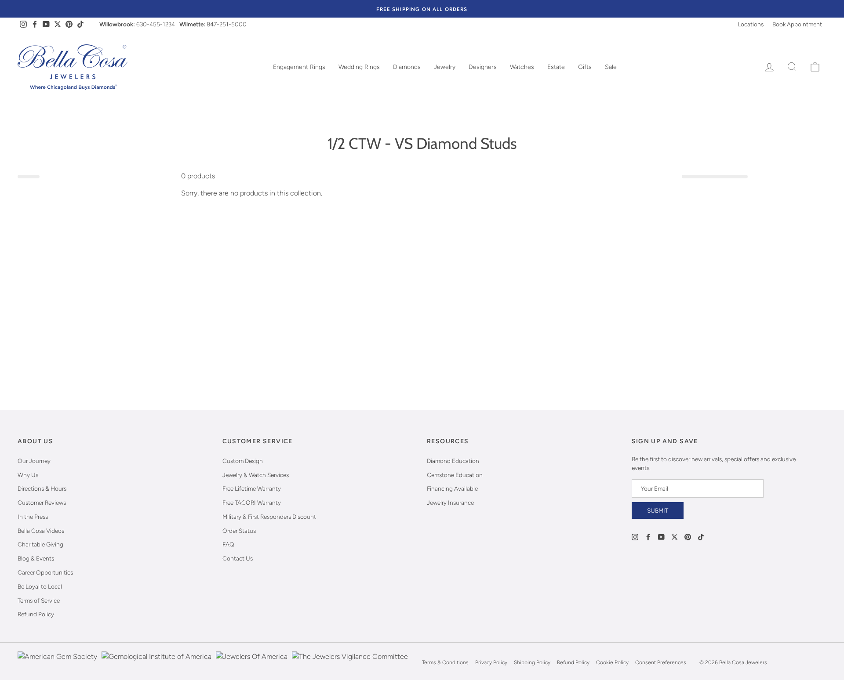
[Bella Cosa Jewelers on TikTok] (701, 536)
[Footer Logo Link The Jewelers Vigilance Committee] (350, 662)
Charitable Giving (40, 544)
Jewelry (444, 67)
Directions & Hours (42, 488)
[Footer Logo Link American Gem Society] (57, 662)
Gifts (585, 67)
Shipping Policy (532, 662)
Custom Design (242, 460)
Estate (556, 67)
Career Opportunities (45, 572)
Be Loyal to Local (40, 586)
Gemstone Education (455, 474)
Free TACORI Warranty (251, 502)
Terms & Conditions (445, 662)
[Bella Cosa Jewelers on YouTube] (661, 536)
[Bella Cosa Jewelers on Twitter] (674, 536)
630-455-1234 (155, 24)
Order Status (239, 530)
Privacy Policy (491, 662)
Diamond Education (453, 460)
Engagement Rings (299, 67)
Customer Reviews (42, 502)
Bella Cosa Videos (41, 530)
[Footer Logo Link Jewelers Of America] (251, 662)
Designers (483, 67)
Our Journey (34, 460)
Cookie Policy (612, 662)
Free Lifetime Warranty (251, 488)
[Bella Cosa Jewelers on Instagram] (635, 536)
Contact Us (237, 558)
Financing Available (452, 488)
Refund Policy (36, 614)
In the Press (33, 516)
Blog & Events (36, 558)
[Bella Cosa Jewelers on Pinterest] (687, 536)
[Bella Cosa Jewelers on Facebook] (648, 536)
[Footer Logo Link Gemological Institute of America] (156, 662)
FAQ (228, 544)
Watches (522, 67)
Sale (611, 67)
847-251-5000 (227, 24)
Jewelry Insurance (450, 502)
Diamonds (407, 67)
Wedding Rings (359, 67)
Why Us (28, 474)
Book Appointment (797, 24)
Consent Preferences (660, 662)
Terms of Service (39, 600)
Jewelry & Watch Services (255, 474)
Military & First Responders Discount (269, 516)
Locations (751, 24)
